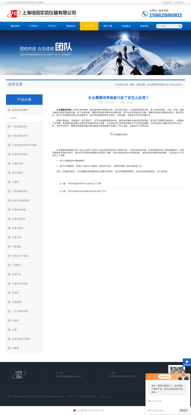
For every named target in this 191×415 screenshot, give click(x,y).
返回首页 (167, 2)
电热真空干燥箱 (20, 256)
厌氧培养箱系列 (20, 136)
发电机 (15, 293)
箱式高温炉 (17, 173)
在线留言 (126, 26)
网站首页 (15, 26)
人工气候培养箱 (20, 311)
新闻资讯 (70, 26)
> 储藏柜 (13, 118)
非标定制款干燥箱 (21, 339)
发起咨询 (183, 410)
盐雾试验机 (17, 228)
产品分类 (24, 100)
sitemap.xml (105, 396)
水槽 (14, 329)
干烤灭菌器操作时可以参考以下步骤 (84, 183)
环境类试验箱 (19, 209)
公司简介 (33, 26)
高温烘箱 (16, 302)
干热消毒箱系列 (20, 191)
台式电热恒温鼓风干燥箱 (24, 145)
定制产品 (16, 274)
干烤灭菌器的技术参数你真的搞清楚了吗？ (87, 191)
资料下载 (107, 26)
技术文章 (89, 26)
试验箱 (15, 348)
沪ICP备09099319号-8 (86, 396)
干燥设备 (16, 246)
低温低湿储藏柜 (20, 110)
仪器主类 (16, 237)
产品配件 (16, 265)
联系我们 (179, 2)
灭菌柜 (15, 182)
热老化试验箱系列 (21, 200)
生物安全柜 (17, 163)
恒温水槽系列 (19, 219)
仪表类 (15, 320)
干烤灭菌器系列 (20, 126)
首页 (132, 85)
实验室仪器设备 (20, 283)
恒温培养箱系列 (20, 154)
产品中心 (52, 26)
